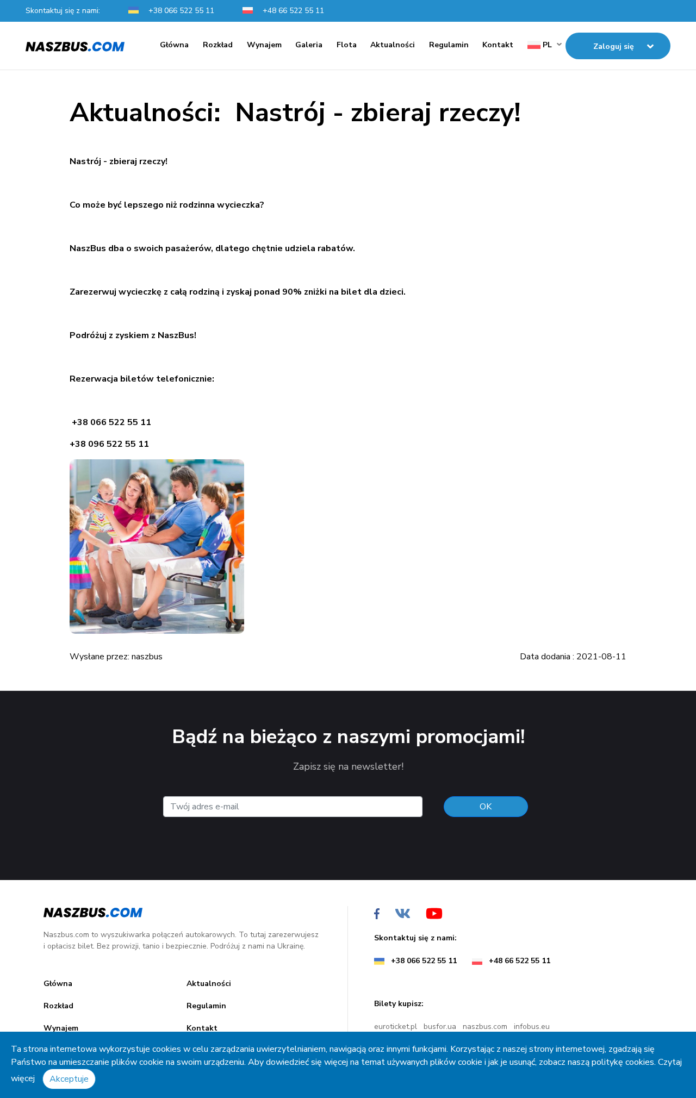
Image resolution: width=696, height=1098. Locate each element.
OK (486, 807)
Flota (347, 45)
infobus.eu (532, 1026)
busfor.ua (440, 1026)
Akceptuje (69, 1079)
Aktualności (392, 45)
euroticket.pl (395, 1026)
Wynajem (264, 45)
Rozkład (218, 45)
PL (546, 45)
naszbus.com (485, 1026)
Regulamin (449, 45)
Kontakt (497, 45)
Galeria (308, 45)
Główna (174, 45)
